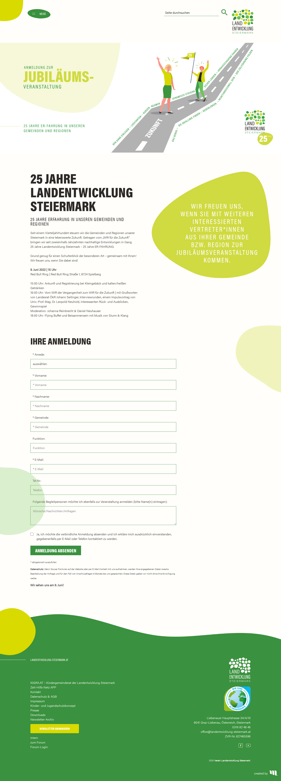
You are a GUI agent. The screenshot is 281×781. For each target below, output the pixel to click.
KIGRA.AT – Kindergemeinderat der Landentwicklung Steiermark (72, 682)
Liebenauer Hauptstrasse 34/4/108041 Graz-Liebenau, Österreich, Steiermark (222, 720)
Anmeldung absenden (55, 550)
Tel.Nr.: (37, 480)
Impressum (37, 701)
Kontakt (35, 692)
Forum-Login (39, 747)
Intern (34, 737)
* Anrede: (39, 354)
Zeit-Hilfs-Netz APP (43, 687)
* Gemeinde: (41, 417)
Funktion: (39, 438)
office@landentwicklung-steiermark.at (226, 731)
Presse (34, 710)
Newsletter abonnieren (55, 728)
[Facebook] (240, 745)
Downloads (37, 715)
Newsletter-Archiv (42, 719)
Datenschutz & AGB (43, 696)
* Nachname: (41, 396)
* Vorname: (40, 375)
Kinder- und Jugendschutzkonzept (53, 705)
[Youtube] (248, 745)
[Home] (240, 671)
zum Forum (37, 742)
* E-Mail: (38, 459)
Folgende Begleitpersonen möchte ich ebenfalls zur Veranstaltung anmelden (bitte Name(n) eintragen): (100, 501)
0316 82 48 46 (241, 727)
